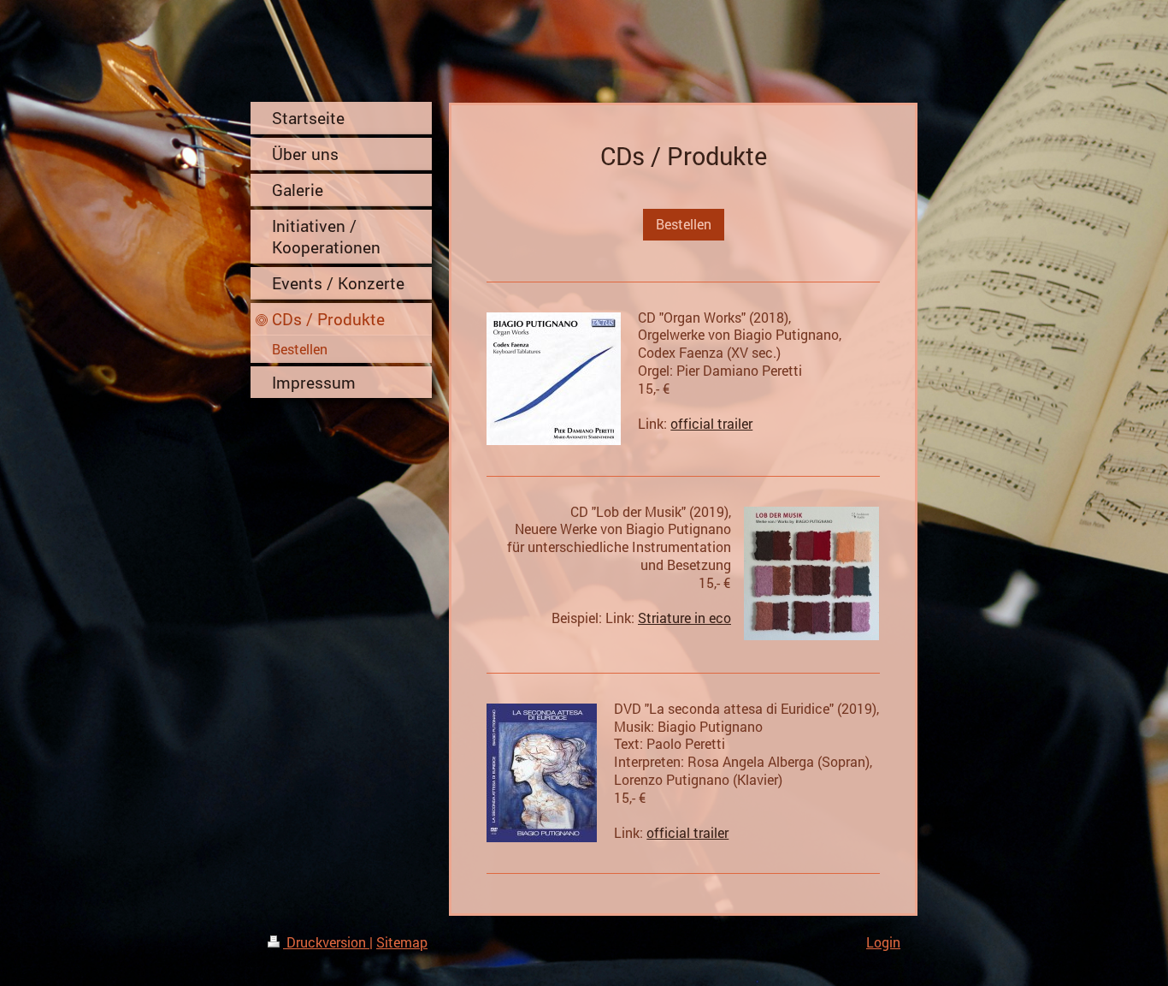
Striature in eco (684, 618)
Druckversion (326, 942)
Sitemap (402, 942)
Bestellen (683, 224)
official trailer (711, 423)
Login (883, 942)
